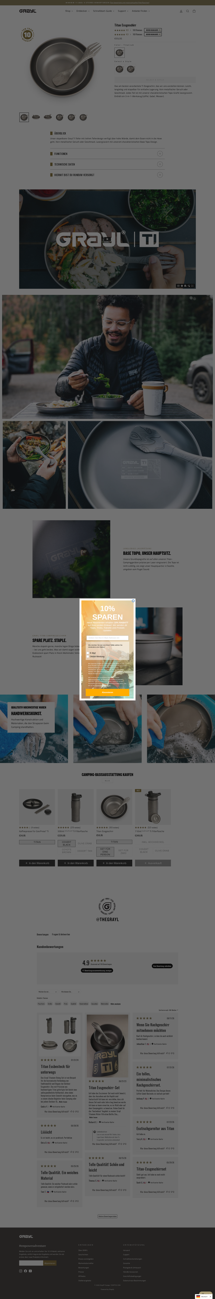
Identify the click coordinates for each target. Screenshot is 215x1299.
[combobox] (204, 1296)
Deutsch (204, 1296)
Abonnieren (107, 692)
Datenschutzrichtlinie (94, 679)
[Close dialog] (133, 601)
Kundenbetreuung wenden (103, 685)
